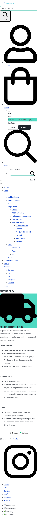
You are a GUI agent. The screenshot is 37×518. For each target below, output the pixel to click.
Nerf (13, 254)
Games (14, 210)
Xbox (10, 257)
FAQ (9, 273)
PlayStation (12, 206)
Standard (19, 241)
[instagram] (20, 480)
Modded (19, 229)
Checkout (24, 127)
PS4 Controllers (18, 213)
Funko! (14, 251)
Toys (10, 245)
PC (9, 203)
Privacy (11, 283)
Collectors (16, 248)
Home (6, 187)
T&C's (10, 276)
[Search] (32, 173)
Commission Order (11, 260)
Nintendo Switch (14, 200)
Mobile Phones (13, 197)
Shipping (11, 279)
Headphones (13, 194)
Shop (6, 191)
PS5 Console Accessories (21, 216)
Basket (12, 127)
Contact (11, 270)
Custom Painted (22, 225)
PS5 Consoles (17, 219)
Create (15, 439)
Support (7, 267)
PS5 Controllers (18, 222)
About (6, 264)
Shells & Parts (21, 238)
